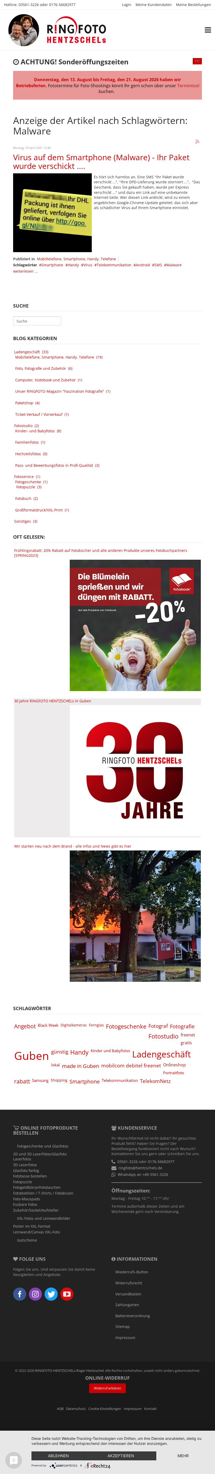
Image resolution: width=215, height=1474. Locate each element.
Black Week (48, 1025)
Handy (73, 264)
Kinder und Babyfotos (110, 1050)
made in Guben (80, 1066)
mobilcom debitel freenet (131, 1065)
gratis (186, 1043)
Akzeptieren (121, 1455)
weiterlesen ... (25, 271)
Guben (31, 1055)
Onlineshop (174, 1065)
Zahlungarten (127, 1304)
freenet (188, 1035)
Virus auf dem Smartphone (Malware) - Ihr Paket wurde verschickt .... (101, 161)
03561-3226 (29, 4)
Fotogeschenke (126, 1026)
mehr (183, 1455)
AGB (60, 1408)
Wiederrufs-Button (131, 1271)
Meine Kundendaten (154, 4)
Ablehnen (58, 1455)
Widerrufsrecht (128, 1282)
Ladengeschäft (161, 1054)
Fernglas (96, 1025)
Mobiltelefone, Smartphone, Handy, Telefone (76, 258)
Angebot (25, 1026)
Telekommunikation (114, 264)
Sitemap (122, 1326)
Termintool (188, 86)
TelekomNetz (155, 1081)
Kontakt (150, 1408)
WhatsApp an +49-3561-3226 (143, 1174)
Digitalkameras (74, 1025)
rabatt (22, 1081)
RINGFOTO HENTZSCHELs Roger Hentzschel (69, 1370)
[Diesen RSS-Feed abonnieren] (198, 142)
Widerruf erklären (107, 1388)
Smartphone (52, 264)
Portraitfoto (173, 1072)
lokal (55, 1064)
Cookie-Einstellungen (104, 1408)
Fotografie (182, 1026)
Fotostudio (163, 1036)
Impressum (125, 1337)
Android (143, 264)
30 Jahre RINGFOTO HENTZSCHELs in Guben (52, 700)
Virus (87, 264)
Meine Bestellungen (193, 4)
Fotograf (158, 1026)
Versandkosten (128, 1293)
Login (126, 4)
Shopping (59, 1080)
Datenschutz (76, 1408)
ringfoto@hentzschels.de (140, 1167)
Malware (174, 264)
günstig (59, 1051)
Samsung (40, 1080)
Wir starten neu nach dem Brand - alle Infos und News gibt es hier (72, 846)
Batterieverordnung (132, 1315)
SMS (158, 264)
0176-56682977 (62, 4)
